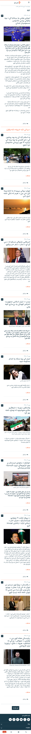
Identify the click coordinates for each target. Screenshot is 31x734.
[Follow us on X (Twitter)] (24, 719)
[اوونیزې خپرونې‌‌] (11, 732)
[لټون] (26, 732)
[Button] (25, 124)
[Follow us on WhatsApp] (13, 719)
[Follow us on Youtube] (21, 719)
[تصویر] (18, 732)
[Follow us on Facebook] (28, 719)
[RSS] (10, 719)
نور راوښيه (15, 708)
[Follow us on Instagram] (17, 719)
